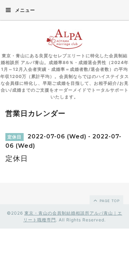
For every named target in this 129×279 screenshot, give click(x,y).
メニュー (24, 10)
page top (109, 201)
